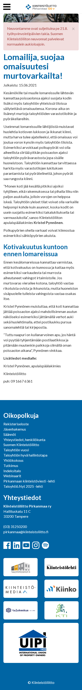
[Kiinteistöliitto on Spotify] (45, 545)
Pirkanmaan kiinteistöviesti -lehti (29, 481)
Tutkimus (10, 465)
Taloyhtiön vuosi (16, 450)
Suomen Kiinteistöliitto (21, 444)
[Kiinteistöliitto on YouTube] (26, 545)
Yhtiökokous (13, 460)
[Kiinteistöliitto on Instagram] (35, 545)
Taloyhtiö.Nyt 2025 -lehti (23, 486)
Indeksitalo (12, 471)
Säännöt (9, 434)
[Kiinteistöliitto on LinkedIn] (16, 545)
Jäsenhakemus (14, 429)
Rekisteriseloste (16, 424)
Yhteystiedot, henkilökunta (24, 439)
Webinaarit (12, 476)
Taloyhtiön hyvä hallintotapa (25, 455)
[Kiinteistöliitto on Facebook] (7, 545)
